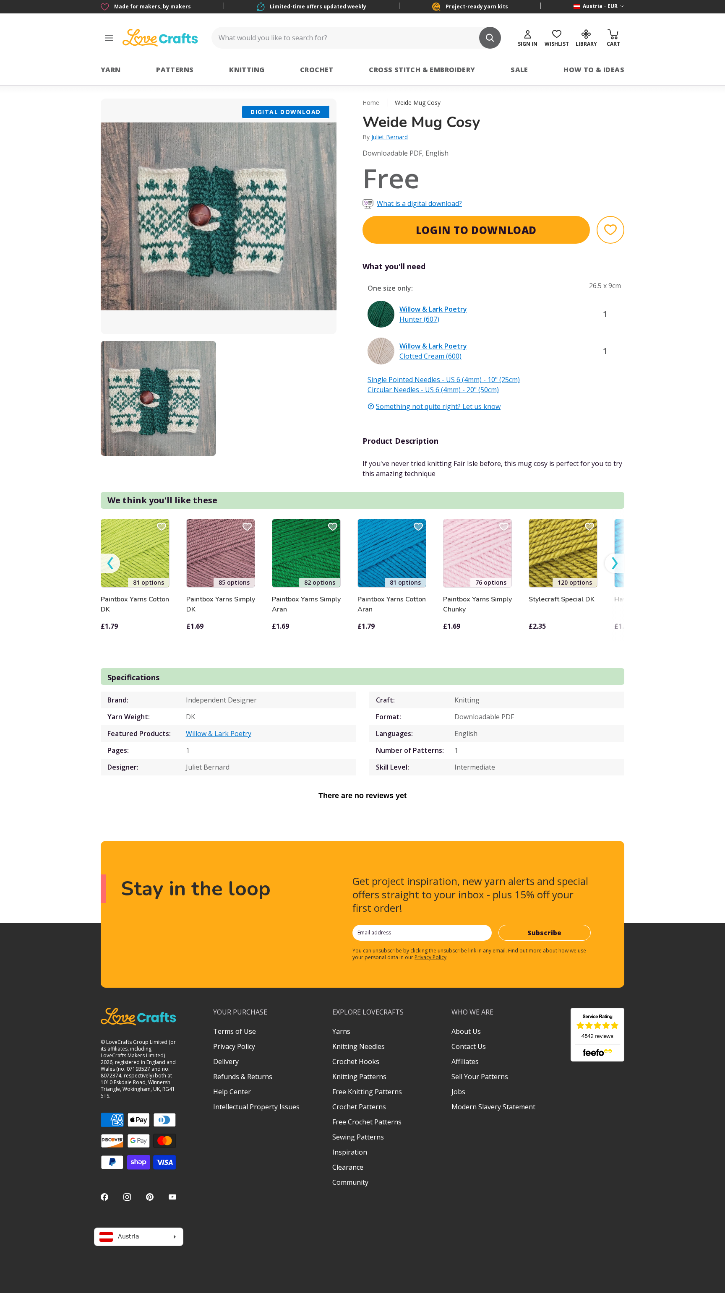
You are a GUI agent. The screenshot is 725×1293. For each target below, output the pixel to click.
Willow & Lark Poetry (218, 733)
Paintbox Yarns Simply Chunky (477, 604)
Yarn (111, 69)
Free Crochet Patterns (367, 1121)
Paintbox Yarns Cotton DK (135, 604)
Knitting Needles (358, 1046)
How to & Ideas (593, 69)
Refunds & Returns (242, 1076)
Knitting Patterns (359, 1076)
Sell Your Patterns (479, 1076)
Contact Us (468, 1046)
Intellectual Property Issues (256, 1106)
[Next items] (614, 563)
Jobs (458, 1091)
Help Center (232, 1091)
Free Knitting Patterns (367, 1091)
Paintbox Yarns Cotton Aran (391, 604)
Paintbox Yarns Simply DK (220, 604)
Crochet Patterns (359, 1106)
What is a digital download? (419, 203)
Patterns (174, 69)
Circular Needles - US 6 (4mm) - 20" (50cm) (433, 389)
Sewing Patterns (358, 1137)
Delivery (226, 1061)
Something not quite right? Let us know (438, 406)
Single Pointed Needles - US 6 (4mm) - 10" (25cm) (444, 379)
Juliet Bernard (389, 137)
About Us (466, 1031)
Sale (519, 69)
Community (350, 1182)
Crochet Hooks (355, 1061)
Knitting (246, 69)
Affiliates (465, 1061)
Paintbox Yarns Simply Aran (306, 604)
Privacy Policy (430, 957)
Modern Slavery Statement (493, 1106)
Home (370, 103)
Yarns (341, 1031)
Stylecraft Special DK (562, 599)
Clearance (347, 1167)
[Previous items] (110, 563)
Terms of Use (234, 1031)
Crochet (317, 69)
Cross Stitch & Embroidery (422, 69)
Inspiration (349, 1152)
